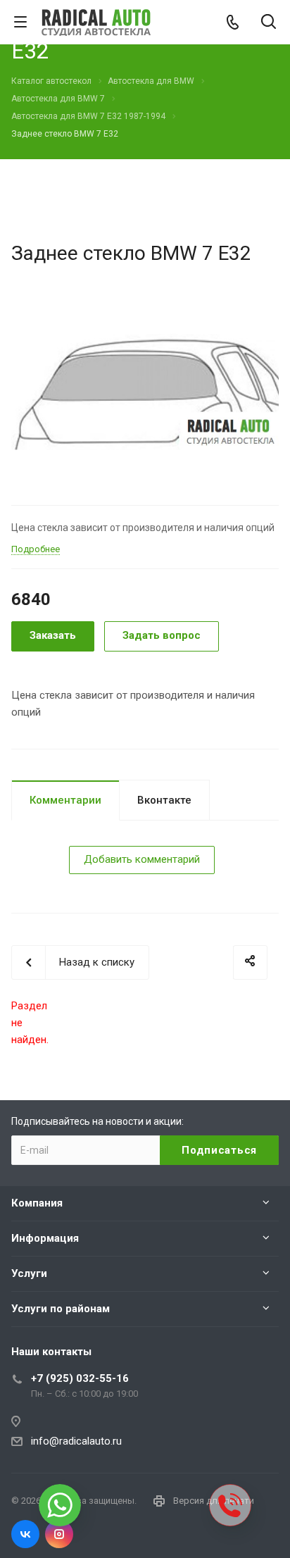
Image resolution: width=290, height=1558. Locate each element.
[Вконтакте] (25, 1534)
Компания (37, 1203)
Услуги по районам (60, 1308)
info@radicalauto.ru (76, 1441)
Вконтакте (164, 800)
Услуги (29, 1273)
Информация (45, 1238)
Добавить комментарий (142, 859)
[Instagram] (59, 1534)
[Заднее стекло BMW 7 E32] (145, 391)
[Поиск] (268, 22)
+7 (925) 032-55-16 (80, 1378)
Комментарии (65, 800)
